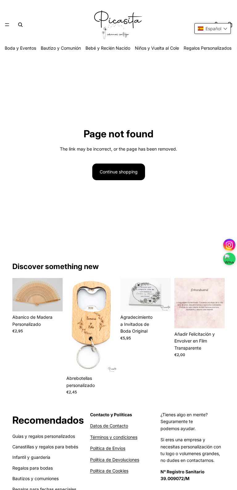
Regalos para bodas (32, 468)
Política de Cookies (109, 470)
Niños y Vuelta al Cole (157, 48)
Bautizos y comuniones (35, 478)
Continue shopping (119, 171)
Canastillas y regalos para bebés (45, 446)
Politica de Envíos (107, 448)
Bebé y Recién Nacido (107, 48)
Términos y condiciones (113, 437)
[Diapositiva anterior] (19, 294)
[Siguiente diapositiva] (56, 294)
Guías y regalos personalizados (43, 436)
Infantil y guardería (31, 457)
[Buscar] (20, 24)
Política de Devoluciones (114, 459)
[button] (213, 28)
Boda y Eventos (20, 48)
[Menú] (7, 25)
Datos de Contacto (109, 425)
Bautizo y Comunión (61, 48)
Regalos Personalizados (207, 48)
